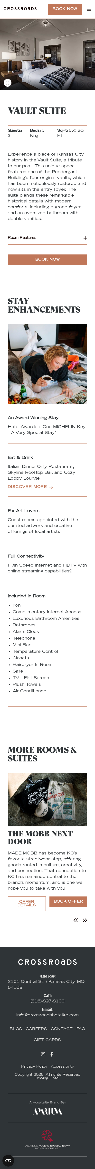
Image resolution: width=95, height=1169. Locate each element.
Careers (36, 1029)
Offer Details (27, 903)
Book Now (65, 9)
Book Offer (68, 902)
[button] (47, 238)
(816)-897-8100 (47, 1001)
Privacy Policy (34, 1067)
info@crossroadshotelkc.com (47, 1015)
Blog (16, 1029)
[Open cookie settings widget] (8, 1161)
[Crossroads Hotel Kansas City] (20, 9)
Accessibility (62, 1067)
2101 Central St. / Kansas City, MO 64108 (46, 985)
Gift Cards (47, 1040)
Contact (62, 1029)
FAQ (80, 1029)
